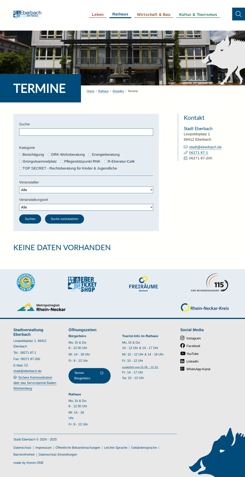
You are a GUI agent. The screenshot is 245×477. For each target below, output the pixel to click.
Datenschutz (22, 447)
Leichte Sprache (115, 447)
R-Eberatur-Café (121, 161)
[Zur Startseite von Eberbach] (27, 15)
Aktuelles (118, 91)
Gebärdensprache (144, 447)
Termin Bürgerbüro (82, 375)
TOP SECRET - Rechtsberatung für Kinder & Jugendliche (70, 168)
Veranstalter (29, 182)
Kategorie (27, 148)
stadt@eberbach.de (205, 147)
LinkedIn (192, 361)
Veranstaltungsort (33, 200)
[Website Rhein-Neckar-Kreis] (205, 307)
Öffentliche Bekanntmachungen (78, 447)
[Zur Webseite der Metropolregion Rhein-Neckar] (41, 307)
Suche (24, 124)
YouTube (192, 354)
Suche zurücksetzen (64, 219)
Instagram (193, 338)
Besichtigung (33, 155)
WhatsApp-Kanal (198, 369)
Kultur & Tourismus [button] (198, 14)
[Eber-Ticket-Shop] (82, 284)
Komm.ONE (35, 463)
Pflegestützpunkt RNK (82, 161)
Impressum (43, 447)
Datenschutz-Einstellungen (58, 454)
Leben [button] (98, 14)
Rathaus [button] (120, 14)
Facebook (193, 346)
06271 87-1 (198, 153)
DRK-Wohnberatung (68, 155)
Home (90, 91)
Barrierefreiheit (24, 454)
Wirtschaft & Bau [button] (154, 14)
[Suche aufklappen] (238, 14)
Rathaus (103, 91)
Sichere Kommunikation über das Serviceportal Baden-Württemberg (35, 383)
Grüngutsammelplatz (40, 161)
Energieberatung (106, 155)
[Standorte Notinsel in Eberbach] (25, 282)
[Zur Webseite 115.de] (209, 282)
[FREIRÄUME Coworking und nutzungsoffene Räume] (143, 283)
